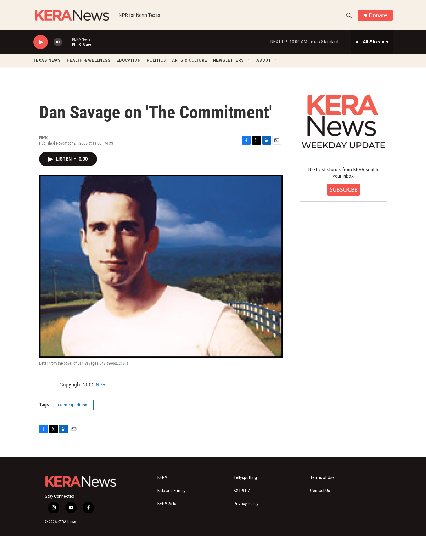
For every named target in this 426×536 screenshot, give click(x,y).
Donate (378, 15)
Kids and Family (171, 490)
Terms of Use (322, 477)
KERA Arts (166, 504)
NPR (101, 385)
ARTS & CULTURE (189, 60)
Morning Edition (73, 405)
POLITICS (156, 60)
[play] (40, 42)
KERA (162, 477)
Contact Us (320, 490)
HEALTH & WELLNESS (89, 60)
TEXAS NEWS (47, 60)
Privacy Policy (246, 504)
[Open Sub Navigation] (248, 60)
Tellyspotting (245, 477)
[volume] (58, 42)
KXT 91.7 (242, 490)
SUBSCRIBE (343, 189)
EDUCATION (128, 60)
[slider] (67, 42)
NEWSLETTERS (228, 60)
